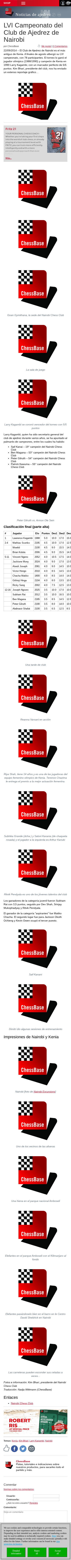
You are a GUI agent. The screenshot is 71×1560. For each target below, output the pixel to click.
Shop (7, 3)
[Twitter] (23, 1448)
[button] (23, 3)
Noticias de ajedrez (33, 14)
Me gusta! (46, 46)
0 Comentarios (60, 46)
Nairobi (48, 1441)
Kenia (15, 1441)
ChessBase (23, 1461)
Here (54, 1536)
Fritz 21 (10, 129)
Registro (33, 1503)
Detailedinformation (16, 1552)
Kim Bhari (23, 1441)
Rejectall (37, 1552)
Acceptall (58, 1552)
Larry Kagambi (36, 1441)
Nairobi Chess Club (22, 1403)
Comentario (10, 1507)
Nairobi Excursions (44, 1091)
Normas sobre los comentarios (19, 1489)
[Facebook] (15, 1448)
